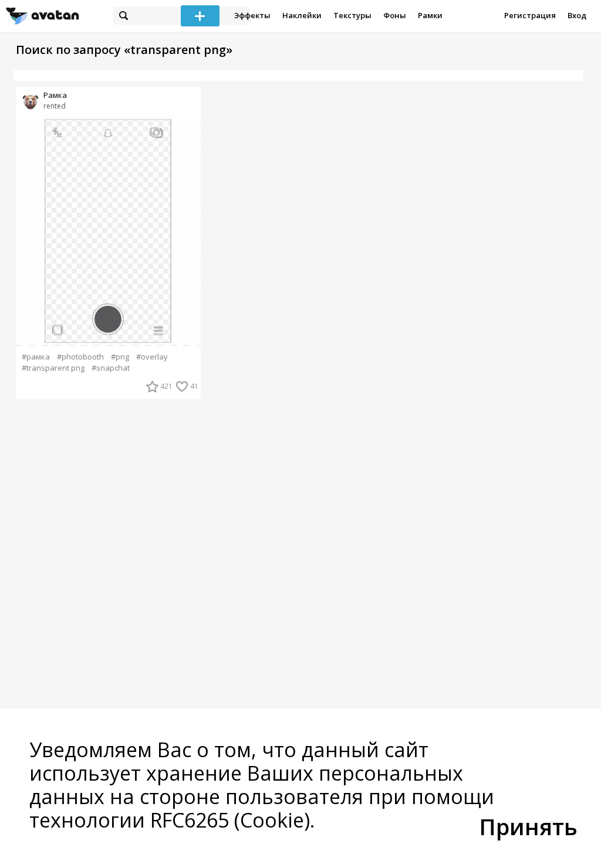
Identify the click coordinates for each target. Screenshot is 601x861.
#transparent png (53, 368)
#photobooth (80, 357)
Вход (577, 15)
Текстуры (352, 15)
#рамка (36, 357)
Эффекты (252, 15)
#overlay (152, 357)
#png (120, 357)
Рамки (430, 15)
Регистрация (530, 15)
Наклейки (302, 15)
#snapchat (111, 368)
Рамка (55, 95)
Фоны (394, 15)
